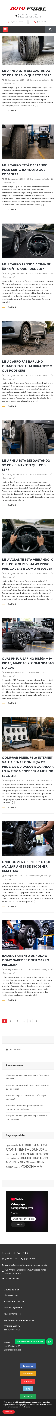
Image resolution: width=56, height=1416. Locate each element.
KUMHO (26, 1158)
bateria (20, 1145)
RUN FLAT (17, 1167)
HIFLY (19, 1159)
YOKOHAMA (31, 1166)
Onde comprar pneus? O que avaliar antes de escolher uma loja (26, 866)
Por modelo (34, 672)
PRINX (40, 1162)
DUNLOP (38, 1149)
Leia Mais (12, 110)
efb (46, 1150)
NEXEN (24, 1162)
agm (8, 1145)
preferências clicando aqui (19, 1407)
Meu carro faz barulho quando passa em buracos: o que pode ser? (27, 366)
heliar (13, 1158)
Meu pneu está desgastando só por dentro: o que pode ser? (26, 465)
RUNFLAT (9, 1167)
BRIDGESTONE (36, 1145)
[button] (5, 29)
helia (8, 1158)
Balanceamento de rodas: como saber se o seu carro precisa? (25, 960)
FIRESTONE (10, 1154)
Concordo (8, 1412)
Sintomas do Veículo (39, 80)
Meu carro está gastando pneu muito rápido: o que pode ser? (25, 169)
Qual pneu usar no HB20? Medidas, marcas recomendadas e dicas (28, 663)
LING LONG (40, 1158)
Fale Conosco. (14, 1049)
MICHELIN (12, 1162)
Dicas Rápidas (34, 875)
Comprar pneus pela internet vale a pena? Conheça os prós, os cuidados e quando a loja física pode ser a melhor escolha (28, 767)
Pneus (31, 780)
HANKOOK (42, 1154)
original (33, 1163)
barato (13, 1146)
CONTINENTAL (18, 1149)
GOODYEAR (25, 1154)
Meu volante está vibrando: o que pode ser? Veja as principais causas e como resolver (28, 564)
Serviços (45, 969)
